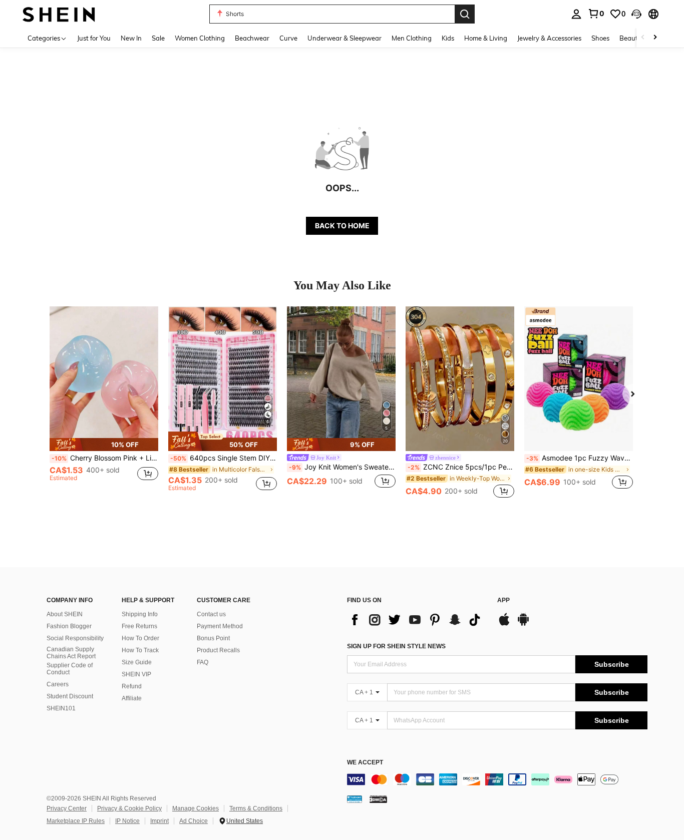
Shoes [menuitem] (600, 38)
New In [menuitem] (131, 38)
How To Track (140, 650)
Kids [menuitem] (448, 38)
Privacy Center (67, 808)
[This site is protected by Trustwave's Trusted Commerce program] (354, 798)
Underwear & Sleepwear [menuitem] (344, 38)
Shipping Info (140, 614)
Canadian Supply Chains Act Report (71, 653)
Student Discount (70, 696)
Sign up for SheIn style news (396, 646)
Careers (58, 684)
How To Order (140, 638)
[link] (595, 14)
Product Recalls (218, 650)
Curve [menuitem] (288, 38)
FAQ (202, 662)
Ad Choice (193, 820)
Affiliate (132, 698)
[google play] (523, 624)
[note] (104, 444)
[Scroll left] (642, 38)
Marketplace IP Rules (76, 820)
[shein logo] (59, 14)
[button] (636, 14)
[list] (417, 619)
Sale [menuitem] (158, 38)
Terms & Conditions (255, 808)
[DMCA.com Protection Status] (378, 798)
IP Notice (127, 820)
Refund (132, 686)
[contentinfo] (497, 779)
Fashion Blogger (69, 626)
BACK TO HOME (342, 225)
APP (503, 600)
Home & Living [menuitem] (485, 38)
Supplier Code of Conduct (70, 669)
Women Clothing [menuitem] (200, 38)
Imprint (159, 820)
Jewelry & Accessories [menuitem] (549, 38)
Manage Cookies (195, 808)
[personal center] (576, 14)
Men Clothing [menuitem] (412, 38)
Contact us (211, 614)
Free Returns (139, 626)
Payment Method (220, 626)
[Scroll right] (654, 38)
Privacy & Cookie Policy (129, 808)
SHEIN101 (61, 708)
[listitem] (104, 403)
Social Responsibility (75, 638)
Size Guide (137, 662)
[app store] (504, 624)
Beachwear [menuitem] (252, 38)
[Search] (465, 14)
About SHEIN (65, 614)
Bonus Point (213, 638)
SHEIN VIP (136, 674)
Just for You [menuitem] (94, 38)
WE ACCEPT (365, 762)
